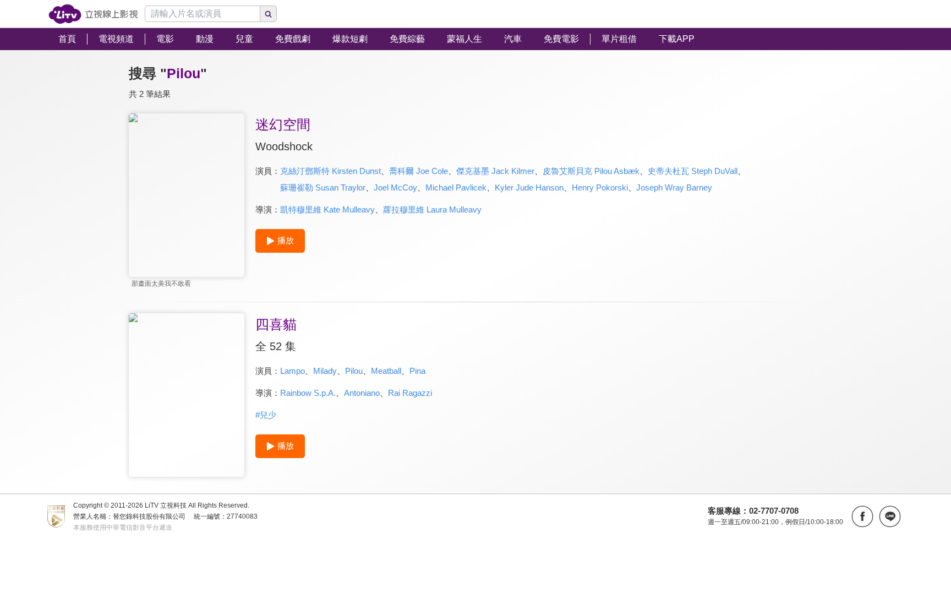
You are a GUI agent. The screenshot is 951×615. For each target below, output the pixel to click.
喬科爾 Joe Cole (418, 171)
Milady (325, 370)
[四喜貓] (186, 395)
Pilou (354, 370)
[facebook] (862, 516)
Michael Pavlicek (456, 187)
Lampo (292, 370)
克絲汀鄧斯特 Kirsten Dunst (330, 171)
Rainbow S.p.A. (308, 393)
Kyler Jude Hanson (529, 187)
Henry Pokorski (600, 187)
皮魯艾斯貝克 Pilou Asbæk (591, 171)
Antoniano (362, 393)
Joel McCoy (395, 187)
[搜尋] (268, 14)
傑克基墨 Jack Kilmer (495, 171)
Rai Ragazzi (410, 393)
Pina (417, 370)
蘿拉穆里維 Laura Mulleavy (432, 209)
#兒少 (265, 415)
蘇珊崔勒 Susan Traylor (322, 187)
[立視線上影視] (93, 14)
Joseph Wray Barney (674, 187)
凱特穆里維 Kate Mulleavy (327, 209)
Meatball (386, 370)
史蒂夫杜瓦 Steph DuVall (692, 171)
